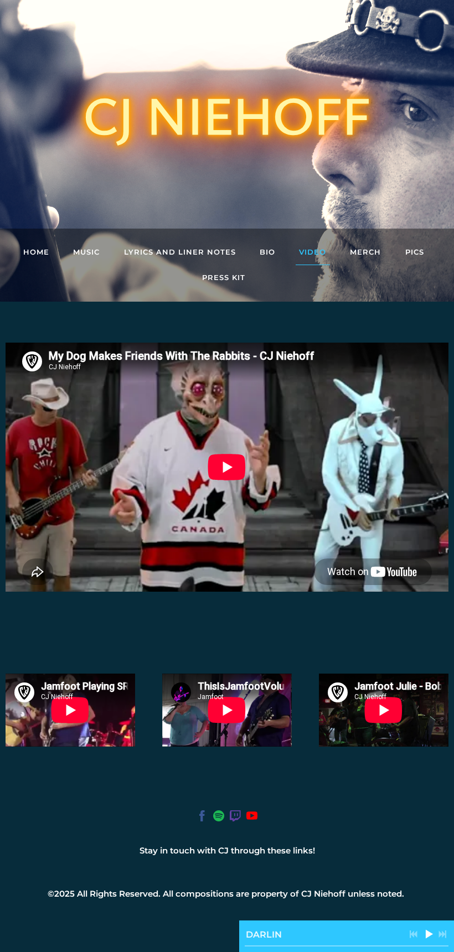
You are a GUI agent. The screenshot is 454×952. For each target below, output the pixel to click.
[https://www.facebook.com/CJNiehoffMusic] (202, 817)
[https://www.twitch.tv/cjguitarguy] (235, 817)
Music (86, 251)
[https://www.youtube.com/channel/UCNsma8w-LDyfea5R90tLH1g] (251, 817)
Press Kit (223, 277)
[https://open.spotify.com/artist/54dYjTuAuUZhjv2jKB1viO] (218, 817)
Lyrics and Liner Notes (180, 251)
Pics (414, 251)
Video (312, 251)
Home (36, 251)
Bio (267, 251)
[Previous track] (414, 934)
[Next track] (442, 934)
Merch (365, 251)
